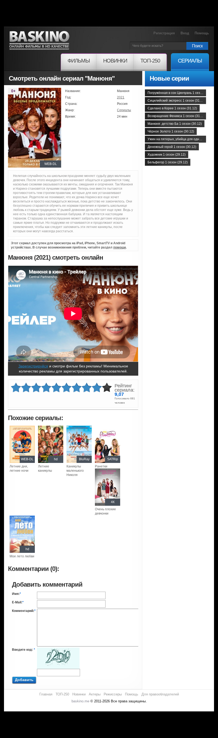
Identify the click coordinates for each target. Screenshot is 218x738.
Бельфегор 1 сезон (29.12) (168, 162)
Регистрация (164, 33)
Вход (185, 33)
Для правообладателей (160, 694)
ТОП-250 (62, 694)
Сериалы (124, 110)
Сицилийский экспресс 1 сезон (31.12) (176, 100)
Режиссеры (113, 694)
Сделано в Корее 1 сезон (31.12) (172, 108)
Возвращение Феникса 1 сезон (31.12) (177, 116)
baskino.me (80, 701)
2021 (120, 97)
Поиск (197, 46)
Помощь (202, 33)
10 (107, 388)
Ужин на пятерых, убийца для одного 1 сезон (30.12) (177, 139)
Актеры (94, 694)
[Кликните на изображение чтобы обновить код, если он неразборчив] (58, 650)
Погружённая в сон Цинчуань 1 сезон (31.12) (177, 93)
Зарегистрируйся (33, 366)
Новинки (79, 694)
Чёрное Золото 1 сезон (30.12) (171, 131)
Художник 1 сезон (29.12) (167, 154)
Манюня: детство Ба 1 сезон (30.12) (175, 124)
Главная (45, 694)
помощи (119, 247)
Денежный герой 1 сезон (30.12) (172, 147)
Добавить (24, 680)
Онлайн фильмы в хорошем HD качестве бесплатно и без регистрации (39, 40)
